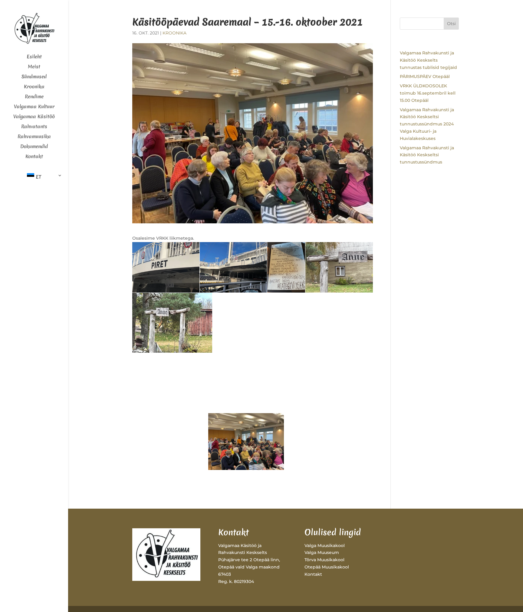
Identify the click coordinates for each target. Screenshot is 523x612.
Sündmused (34, 77)
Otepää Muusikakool (326, 567)
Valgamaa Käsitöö (34, 117)
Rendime (34, 97)
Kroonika (34, 87)
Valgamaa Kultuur (34, 107)
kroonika (174, 33)
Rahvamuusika (34, 137)
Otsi (451, 23)
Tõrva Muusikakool (324, 559)
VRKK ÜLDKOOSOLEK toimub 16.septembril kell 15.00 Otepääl (428, 93)
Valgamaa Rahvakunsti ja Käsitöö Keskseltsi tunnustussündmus (427, 155)
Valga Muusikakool (324, 545)
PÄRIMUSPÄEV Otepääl (425, 76)
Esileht (34, 57)
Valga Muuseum (321, 552)
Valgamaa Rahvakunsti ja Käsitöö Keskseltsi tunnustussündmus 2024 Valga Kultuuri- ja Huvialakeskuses (427, 124)
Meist (34, 67)
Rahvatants (34, 127)
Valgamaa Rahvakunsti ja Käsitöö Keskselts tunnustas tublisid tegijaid (428, 60)
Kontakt (34, 157)
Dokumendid (34, 147)
